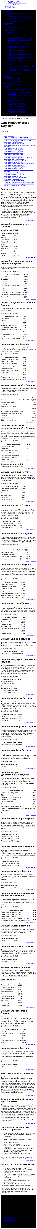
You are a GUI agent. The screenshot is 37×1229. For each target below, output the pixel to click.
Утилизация (8, 12)
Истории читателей (10, 6)
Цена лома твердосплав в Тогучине (15, 177)
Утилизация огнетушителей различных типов (22, 16)
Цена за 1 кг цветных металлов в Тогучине (17, 140)
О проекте (7, 10)
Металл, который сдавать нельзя (14, 185)
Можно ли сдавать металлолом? (18, 46)
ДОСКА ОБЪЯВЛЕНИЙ (11, 1)
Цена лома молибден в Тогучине (14, 167)
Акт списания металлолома (16, 50)
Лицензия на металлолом (16, 38)
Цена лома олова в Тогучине (13, 173)
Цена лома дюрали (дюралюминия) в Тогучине (19, 163)
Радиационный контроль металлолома (20, 57)
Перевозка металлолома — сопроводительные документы (17, 59)
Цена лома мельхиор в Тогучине (14, 165)
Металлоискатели (13, 32)
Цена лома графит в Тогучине (13, 162)
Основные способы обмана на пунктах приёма (19, 182)
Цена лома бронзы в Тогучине (13, 151)
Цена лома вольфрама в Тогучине (15, 160)
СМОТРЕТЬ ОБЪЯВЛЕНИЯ (17, 3)
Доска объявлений (10, 1217)
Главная (3, 118)
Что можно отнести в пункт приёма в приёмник (19, 184)
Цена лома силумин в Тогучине (14, 174)
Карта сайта (8, 1221)
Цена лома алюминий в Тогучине (14, 143)
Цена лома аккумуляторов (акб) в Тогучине (18, 157)
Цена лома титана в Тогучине (13, 150)
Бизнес (6, 35)
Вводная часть (9, 136)
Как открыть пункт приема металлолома (20, 37)
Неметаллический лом (15, 27)
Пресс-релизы (8, 23)
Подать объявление (14, 4)
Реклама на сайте (9, 7)
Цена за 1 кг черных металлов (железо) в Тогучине (20, 139)
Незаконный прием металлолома (18, 47)
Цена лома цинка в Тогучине (13, 156)
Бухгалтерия (8, 33)
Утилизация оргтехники (15, 21)
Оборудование (9, 30)
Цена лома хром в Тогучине (13, 179)
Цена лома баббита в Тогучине (14, 159)
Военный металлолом (15, 29)
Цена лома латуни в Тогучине (13, 153)
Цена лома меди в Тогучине (13, 142)
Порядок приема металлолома (17, 52)
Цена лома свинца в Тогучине (13, 148)
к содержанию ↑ (31, 220)
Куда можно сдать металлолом (14, 180)
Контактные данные (10, 1220)
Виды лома (7, 24)
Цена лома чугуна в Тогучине (13, 154)
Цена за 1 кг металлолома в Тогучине (16, 137)
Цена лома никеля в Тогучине (13, 168)
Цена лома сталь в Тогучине (13, 176)
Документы (7, 49)
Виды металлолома (14, 26)
